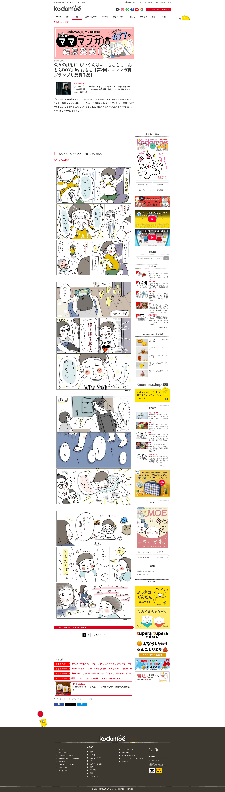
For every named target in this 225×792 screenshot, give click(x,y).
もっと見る (165, 466)
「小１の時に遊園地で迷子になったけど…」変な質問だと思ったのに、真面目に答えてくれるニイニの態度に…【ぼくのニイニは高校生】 (158, 320)
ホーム (59, 17)
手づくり (143, 17)
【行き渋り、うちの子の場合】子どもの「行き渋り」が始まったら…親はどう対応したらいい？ (102, 673)
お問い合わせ (143, 574)
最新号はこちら (143, 185)
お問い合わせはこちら (163, 2)
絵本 (68, 17)
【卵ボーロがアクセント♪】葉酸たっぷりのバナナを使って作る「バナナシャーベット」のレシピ (158, 417)
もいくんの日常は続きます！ (74, 627)
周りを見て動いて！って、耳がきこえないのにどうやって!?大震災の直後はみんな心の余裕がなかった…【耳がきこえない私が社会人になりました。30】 (158, 308)
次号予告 (160, 185)
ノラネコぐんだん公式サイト (132, 758)
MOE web (125, 752)
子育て (77, 17)
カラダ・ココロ (119, 17)
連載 (153, 17)
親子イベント (127, 761)
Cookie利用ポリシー (66, 764)
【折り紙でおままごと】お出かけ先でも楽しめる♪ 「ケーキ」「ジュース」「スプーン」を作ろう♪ (158, 276)
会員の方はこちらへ (66, 755)
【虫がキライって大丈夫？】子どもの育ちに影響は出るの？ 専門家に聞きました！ (102, 669)
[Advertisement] (94, 132)
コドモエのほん (147, 2)
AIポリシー (63, 768)
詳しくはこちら (143, 552)
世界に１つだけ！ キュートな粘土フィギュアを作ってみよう (96, 678)
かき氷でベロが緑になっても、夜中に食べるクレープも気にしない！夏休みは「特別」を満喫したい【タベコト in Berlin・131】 (158, 448)
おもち (66, 699)
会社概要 (62, 761)
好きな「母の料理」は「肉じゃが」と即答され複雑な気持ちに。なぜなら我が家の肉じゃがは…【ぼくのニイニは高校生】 (158, 437)
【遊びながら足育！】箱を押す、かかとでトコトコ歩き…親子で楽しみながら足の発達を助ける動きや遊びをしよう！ (158, 459)
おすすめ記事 (61, 664)
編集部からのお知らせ (146, 571)
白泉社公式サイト (128, 755)
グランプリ (76, 699)
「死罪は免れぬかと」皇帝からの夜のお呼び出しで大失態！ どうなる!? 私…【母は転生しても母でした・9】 (158, 286)
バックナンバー (143, 190)
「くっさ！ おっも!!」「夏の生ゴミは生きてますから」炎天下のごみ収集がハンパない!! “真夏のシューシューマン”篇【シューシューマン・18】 (158, 296)
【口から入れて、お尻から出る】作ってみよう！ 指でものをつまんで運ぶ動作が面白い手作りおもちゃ (158, 427)
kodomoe (59, 22)
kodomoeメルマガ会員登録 (158, 9)
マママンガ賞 (87, 699)
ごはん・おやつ (90, 17)
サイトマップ (63, 771)
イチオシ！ (164, 17)
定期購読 (160, 190)
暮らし (132, 17)
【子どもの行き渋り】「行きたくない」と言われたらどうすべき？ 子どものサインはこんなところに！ (102, 664)
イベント (104, 17)
